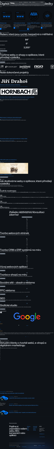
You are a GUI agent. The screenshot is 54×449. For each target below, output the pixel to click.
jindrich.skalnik (11, 391)
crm (0, 161)
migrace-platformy (6, 86)
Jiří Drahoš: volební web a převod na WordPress (10, 85)
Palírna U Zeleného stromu (6, 174)
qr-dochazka (9, 161)
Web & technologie (3, 391)
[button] (41, 2)
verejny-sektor (18, 86)
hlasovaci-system (11, 98)
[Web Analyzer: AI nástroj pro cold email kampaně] (27, 109)
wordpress (25, 86)
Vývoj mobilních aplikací (46, 23)
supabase (10, 140)
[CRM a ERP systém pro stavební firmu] (27, 151)
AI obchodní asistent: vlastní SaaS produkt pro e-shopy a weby (13, 138)
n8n (19, 119)
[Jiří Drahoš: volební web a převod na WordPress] (27, 82)
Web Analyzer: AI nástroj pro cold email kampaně (10, 117)
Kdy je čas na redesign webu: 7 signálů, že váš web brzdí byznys (22, 412)
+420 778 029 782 (42, 436)
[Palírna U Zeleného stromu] (27, 169)
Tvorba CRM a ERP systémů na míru (20, 23)
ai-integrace (2, 119)
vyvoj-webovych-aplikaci (22, 98)
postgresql (5, 161)
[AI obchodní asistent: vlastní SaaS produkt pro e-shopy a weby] (27, 130)
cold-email (9, 119)
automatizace (6, 119)
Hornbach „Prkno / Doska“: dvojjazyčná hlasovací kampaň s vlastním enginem (17, 97)
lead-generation (16, 119)
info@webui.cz (41, 433)
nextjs (6, 140)
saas (7, 140)
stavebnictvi (13, 161)
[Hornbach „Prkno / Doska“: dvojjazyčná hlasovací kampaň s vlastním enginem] (27, 93)
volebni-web (22, 86)
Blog (0, 391)
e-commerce (3, 140)
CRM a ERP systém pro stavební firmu (8, 159)
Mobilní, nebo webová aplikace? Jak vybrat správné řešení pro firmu (23, 405)
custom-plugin (2, 98)
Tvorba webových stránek (5, 23)
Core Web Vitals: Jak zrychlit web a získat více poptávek (12, 393)
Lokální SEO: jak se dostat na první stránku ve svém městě (21, 398)
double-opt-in (7, 98)
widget (13, 140)
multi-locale (16, 98)
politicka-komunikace (12, 86)
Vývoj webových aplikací (32, 23)
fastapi (13, 119)
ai (0, 140)
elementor (1, 86)
